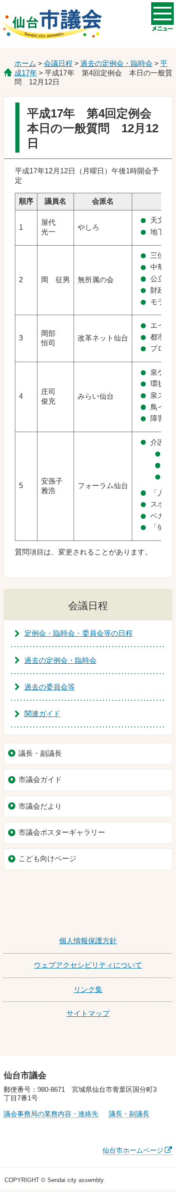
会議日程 (58, 63)
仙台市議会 (51, 24)
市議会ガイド (40, 779)
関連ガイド (42, 713)
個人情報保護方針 (88, 941)
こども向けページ (47, 858)
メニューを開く (162, 14)
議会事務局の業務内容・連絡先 (51, 1114)
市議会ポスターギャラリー (62, 832)
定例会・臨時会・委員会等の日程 (78, 633)
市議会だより (40, 806)
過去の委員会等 (49, 687)
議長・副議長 (40, 753)
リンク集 (88, 989)
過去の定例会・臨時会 (116, 63)
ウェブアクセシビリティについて (88, 965)
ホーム (25, 63)
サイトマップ (88, 1013)
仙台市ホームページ (132, 1150)
